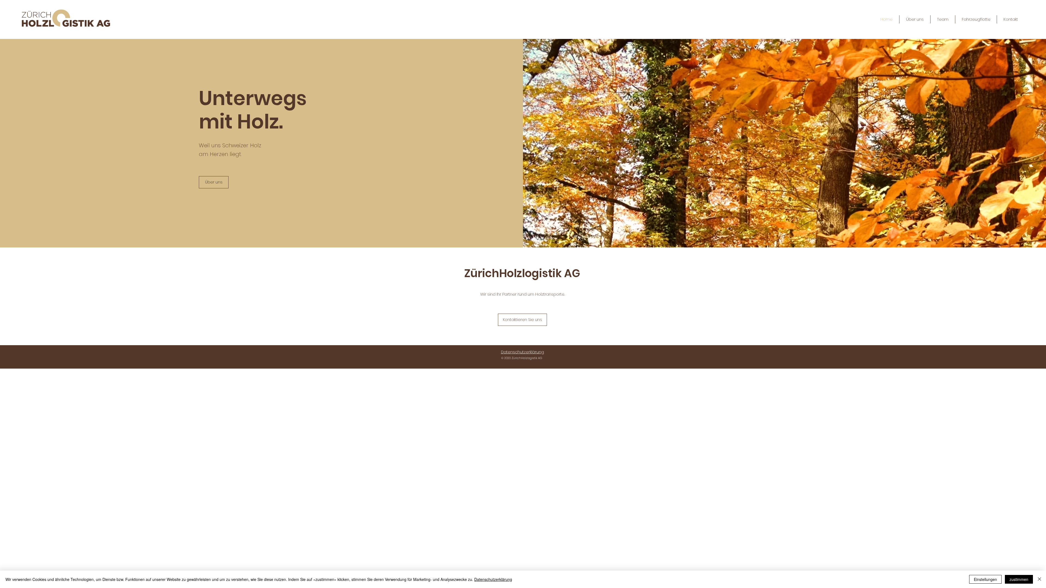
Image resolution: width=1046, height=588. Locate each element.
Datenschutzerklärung (493, 579)
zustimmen (1018, 579)
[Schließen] (1039, 579)
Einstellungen (985, 579)
